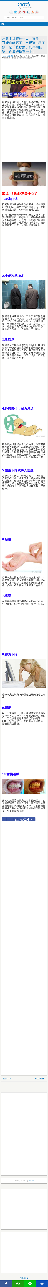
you (37, 12)
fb (11, 12)
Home (4, 56)
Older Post (39, 1078)
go (20, 12)
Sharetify (24, 5)
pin (24, 12)
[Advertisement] (23, 67)
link (28, 12)
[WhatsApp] (18, 1283)
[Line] (30, 1283)
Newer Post (7, 1078)
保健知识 (10, 56)
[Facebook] (6, 1283)
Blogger (31, 1181)
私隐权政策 (24, 1278)
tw (15, 12)
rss (32, 12)
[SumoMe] (42, 1283)
